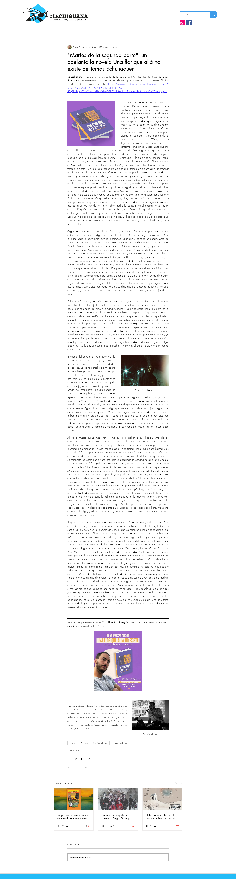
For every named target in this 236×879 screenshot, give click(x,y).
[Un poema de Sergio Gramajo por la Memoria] (118, 799)
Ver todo (178, 783)
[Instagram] (182, 22)
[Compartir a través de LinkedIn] (82, 759)
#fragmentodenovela (120, 743)
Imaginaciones (73, 750)
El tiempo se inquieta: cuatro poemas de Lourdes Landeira (161, 816)
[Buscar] (213, 15)
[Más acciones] (167, 47)
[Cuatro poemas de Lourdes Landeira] (162, 799)
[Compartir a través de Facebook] (68, 759)
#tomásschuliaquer (100, 743)
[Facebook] (189, 22)
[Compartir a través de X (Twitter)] (75, 759)
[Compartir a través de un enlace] (89, 759)
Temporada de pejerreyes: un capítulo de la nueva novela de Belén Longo (73, 816)
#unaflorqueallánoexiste (78, 743)
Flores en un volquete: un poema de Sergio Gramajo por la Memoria (116, 816)
